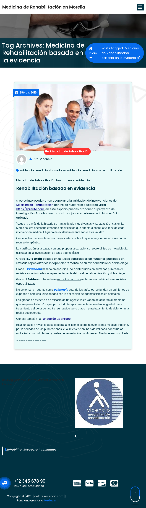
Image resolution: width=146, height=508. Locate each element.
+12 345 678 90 (29, 481)
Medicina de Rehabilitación (69, 151)
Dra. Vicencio (42, 159)
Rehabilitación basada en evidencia (55, 188)
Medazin (50, 500)
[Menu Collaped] (140, 7)
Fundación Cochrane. (56, 319)
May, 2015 (28, 92)
